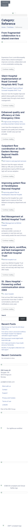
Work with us (6, 386)
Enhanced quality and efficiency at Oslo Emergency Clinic (12, 115)
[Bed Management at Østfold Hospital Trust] (14, 224)
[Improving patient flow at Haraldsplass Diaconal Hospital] (14, 193)
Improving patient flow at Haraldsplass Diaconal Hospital (13, 186)
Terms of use (6, 401)
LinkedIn (5, 405)
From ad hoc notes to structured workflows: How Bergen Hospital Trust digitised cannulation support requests (13, 333)
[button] (14, 15)
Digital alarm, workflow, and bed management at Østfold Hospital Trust (13, 251)
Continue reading (7, 69)
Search (3, 315)
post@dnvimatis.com (8, 382)
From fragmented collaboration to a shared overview (10, 35)
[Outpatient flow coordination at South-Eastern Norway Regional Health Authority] (13, 161)
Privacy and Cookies (8, 398)
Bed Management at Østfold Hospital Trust (13, 218)
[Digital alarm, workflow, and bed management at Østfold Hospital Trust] (8, 259)
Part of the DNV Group (8, 409)
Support (4, 393)
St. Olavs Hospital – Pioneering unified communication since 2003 (13, 285)
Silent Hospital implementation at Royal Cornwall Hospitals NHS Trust (12, 80)
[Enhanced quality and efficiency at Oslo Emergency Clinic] (14, 123)
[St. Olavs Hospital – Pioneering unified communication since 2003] (7, 294)
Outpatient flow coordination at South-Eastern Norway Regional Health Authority (13, 151)
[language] (14, 8)
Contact (4, 390)
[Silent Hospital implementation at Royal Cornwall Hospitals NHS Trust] (14, 89)
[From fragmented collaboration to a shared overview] (14, 48)
